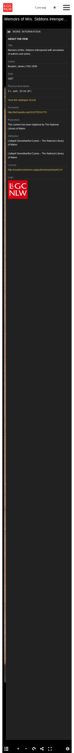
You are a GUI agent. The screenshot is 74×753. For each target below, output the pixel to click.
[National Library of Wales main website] (7, 7)
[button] (9, 32)
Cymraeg (40, 7)
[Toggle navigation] (66, 7)
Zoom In (18, 749)
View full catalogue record (22, 100)
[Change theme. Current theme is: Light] (54, 7)
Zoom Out (26, 749)
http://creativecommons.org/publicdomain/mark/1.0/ (35, 169)
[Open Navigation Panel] (6, 749)
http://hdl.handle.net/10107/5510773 (27, 112)
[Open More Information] (68, 749)
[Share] (42, 749)
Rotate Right (34, 749)
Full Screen (50, 749)
